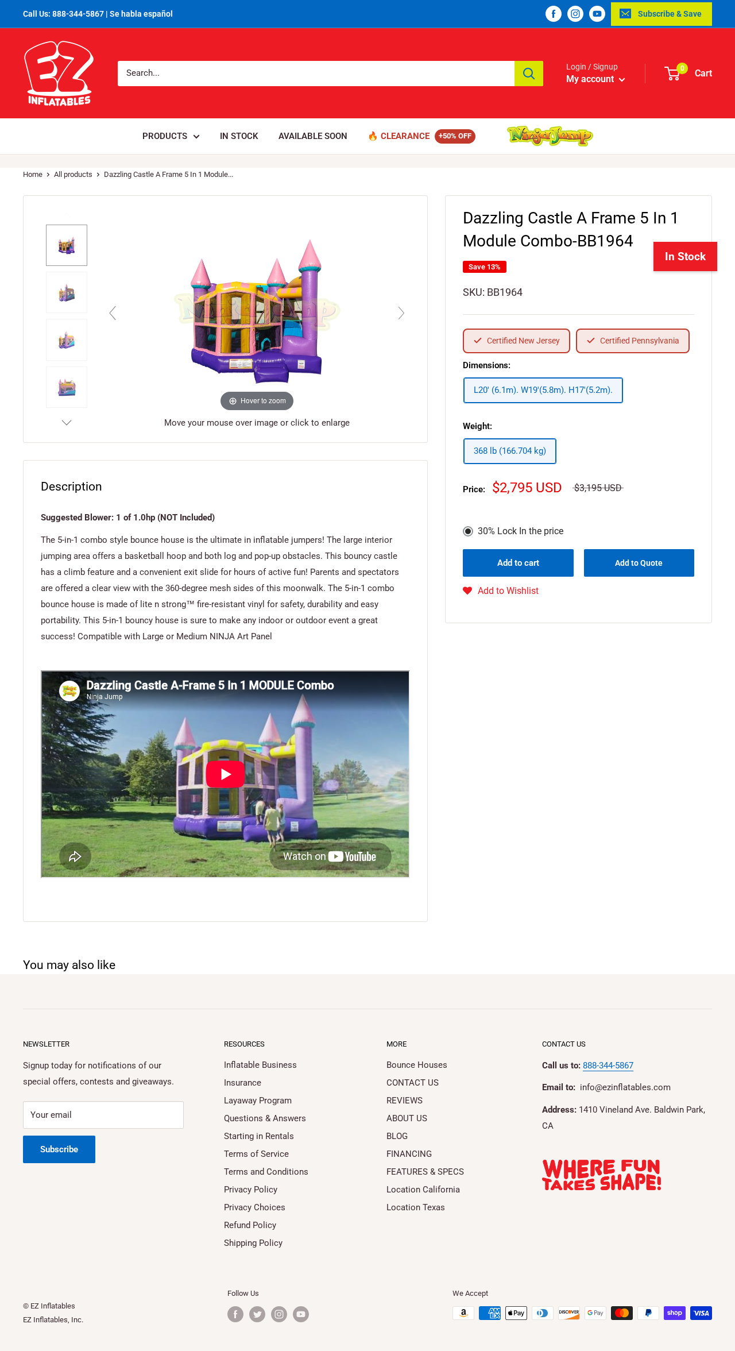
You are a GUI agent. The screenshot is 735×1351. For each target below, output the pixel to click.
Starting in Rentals (259, 1136)
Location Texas (415, 1207)
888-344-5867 (608, 1065)
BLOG (397, 1136)
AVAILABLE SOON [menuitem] (312, 136)
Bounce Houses (416, 1065)
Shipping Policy (253, 1243)
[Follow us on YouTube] (597, 14)
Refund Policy (250, 1225)
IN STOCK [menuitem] (239, 136)
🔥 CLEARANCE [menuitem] (399, 136)
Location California (423, 1189)
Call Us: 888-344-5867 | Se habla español (98, 13)
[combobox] (316, 73)
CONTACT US (412, 1083)
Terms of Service (256, 1154)
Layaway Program (258, 1100)
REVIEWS (404, 1100)
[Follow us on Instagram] (575, 14)
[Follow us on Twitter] (257, 1314)
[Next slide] (401, 313)
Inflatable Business (260, 1065)
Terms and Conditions (266, 1172)
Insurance (242, 1083)
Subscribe (59, 1149)
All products (73, 174)
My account (591, 79)
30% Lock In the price (520, 531)
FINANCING (409, 1154)
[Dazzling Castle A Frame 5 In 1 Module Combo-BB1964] (66, 245)
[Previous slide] (112, 313)
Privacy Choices (254, 1207)
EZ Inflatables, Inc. (53, 1319)
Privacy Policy (250, 1189)
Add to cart (518, 563)
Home (32, 174)
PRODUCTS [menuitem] (164, 136)
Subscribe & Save (670, 13)
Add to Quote (639, 563)
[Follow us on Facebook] (554, 14)
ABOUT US (406, 1118)
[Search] (528, 73)
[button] (501, 591)
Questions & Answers (265, 1118)
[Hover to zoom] (257, 310)
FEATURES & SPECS (425, 1172)
